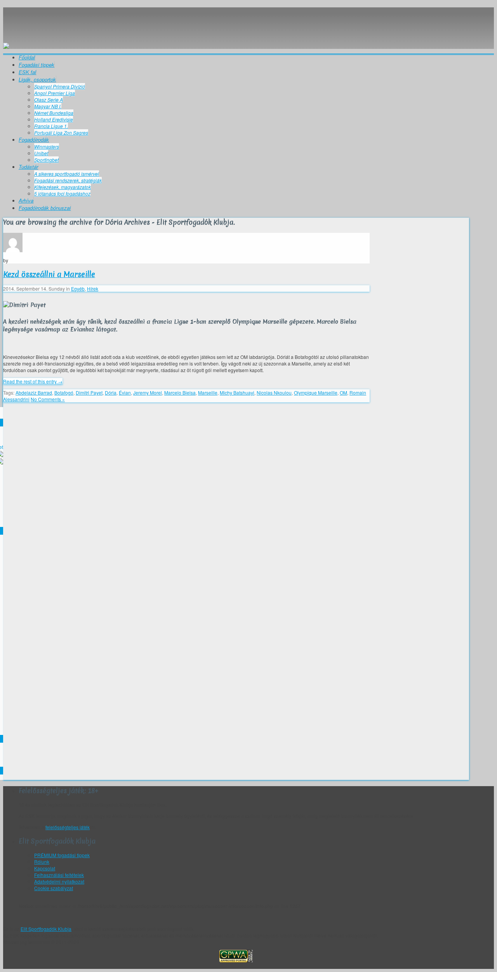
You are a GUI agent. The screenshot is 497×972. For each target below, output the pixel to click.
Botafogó (63, 392)
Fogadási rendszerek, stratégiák (68, 180)
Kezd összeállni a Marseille (49, 274)
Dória (110, 392)
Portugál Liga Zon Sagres (61, 132)
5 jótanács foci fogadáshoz (62, 193)
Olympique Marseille (315, 392)
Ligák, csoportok (37, 79)
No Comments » (48, 399)
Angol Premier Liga (54, 93)
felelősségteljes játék (67, 827)
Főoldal (27, 57)
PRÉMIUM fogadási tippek (62, 855)
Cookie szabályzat (53, 888)
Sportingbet (46, 159)
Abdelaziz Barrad (34, 392)
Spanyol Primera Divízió (59, 86)
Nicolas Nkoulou (274, 392)
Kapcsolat (44, 868)
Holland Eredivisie (53, 119)
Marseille (207, 392)
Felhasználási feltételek (59, 875)
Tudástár (28, 166)
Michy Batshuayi (237, 392)
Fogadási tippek (36, 64)
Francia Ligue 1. (51, 126)
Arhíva (26, 200)
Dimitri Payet (89, 392)
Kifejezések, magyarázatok (62, 187)
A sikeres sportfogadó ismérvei (66, 173)
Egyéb (78, 288)
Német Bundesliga (53, 112)
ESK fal (27, 72)
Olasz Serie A (48, 99)
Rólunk (41, 861)
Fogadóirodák (34, 139)
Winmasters (46, 146)
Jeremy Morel (147, 392)
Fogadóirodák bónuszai (45, 207)
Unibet (41, 153)
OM (343, 392)
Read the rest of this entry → (33, 381)
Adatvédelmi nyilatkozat (59, 881)
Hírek (92, 288)
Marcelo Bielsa (180, 392)
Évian (125, 392)
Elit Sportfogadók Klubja (236, 21)
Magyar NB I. (47, 106)
